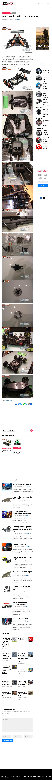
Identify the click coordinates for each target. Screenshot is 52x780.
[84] (7, 608)
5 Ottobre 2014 (6, 660)
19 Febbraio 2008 (22, 697)
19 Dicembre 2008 (6, 453)
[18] (7, 503)
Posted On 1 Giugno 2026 (18, 515)
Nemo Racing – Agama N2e (22, 484)
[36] (7, 577)
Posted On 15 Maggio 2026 (18, 546)
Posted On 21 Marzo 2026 (18, 621)
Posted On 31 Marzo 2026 (18, 606)
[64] (7, 532)
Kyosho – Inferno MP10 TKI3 (45, 132)
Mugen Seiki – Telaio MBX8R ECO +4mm (22, 498)
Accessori (13, 776)
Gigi (18, 19)
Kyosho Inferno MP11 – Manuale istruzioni (45, 87)
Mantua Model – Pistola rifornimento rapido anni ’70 (6, 656)
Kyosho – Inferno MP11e (21, 619)
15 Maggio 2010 (6, 675)
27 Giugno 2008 (6, 686)
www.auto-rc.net (8, 400)
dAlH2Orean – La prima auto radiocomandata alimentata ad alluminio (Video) (23, 657)
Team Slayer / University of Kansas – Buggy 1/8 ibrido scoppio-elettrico (6, 669)
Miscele (38, 776)
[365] (17, 445)
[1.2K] (7, 624)
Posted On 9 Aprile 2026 (18, 591)
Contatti (8, 777)
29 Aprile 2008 (6, 697)
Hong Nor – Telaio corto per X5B (22, 572)
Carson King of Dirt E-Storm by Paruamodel (22, 683)
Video (50, 776)
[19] (7, 592)
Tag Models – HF (22, 669)
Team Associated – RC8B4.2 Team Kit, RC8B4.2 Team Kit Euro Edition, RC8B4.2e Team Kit (22, 528)
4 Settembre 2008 (22, 671)
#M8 (4, 430)
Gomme (34, 776)
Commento (5, 715)
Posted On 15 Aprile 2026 (18, 575)
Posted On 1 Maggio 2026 (18, 561)
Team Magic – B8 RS (6, 451)
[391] (7, 445)
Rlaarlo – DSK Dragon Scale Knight (22, 558)
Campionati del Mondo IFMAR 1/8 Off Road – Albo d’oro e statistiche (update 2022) (7, 642)
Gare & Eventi (29, 776)
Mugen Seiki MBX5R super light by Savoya (6, 683)
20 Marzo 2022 (22, 642)
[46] (7, 490)
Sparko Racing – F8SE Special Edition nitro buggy (22, 512)
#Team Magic (11, 430)
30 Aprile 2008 (22, 686)
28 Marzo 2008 (16, 453)
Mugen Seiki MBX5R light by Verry (6, 693)
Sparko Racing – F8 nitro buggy (46, 70)
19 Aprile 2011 (21, 663)
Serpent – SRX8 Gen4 (20, 544)
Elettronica (24, 776)
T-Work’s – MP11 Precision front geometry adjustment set (22, 588)
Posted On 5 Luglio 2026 (18, 500)
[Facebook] (41, 198)
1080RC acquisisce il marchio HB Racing (20, 603)
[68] (7, 550)
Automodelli (6, 13)
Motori (43, 776)
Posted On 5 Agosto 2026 (18, 486)
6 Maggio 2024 (6, 648)
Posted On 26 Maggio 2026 (18, 533)
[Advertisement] (17, 416)
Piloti (46, 776)
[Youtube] (44, 198)
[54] (7, 563)
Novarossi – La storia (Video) (22, 639)
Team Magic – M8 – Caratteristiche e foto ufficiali (17, 451)
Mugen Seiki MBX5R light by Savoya (22, 693)
